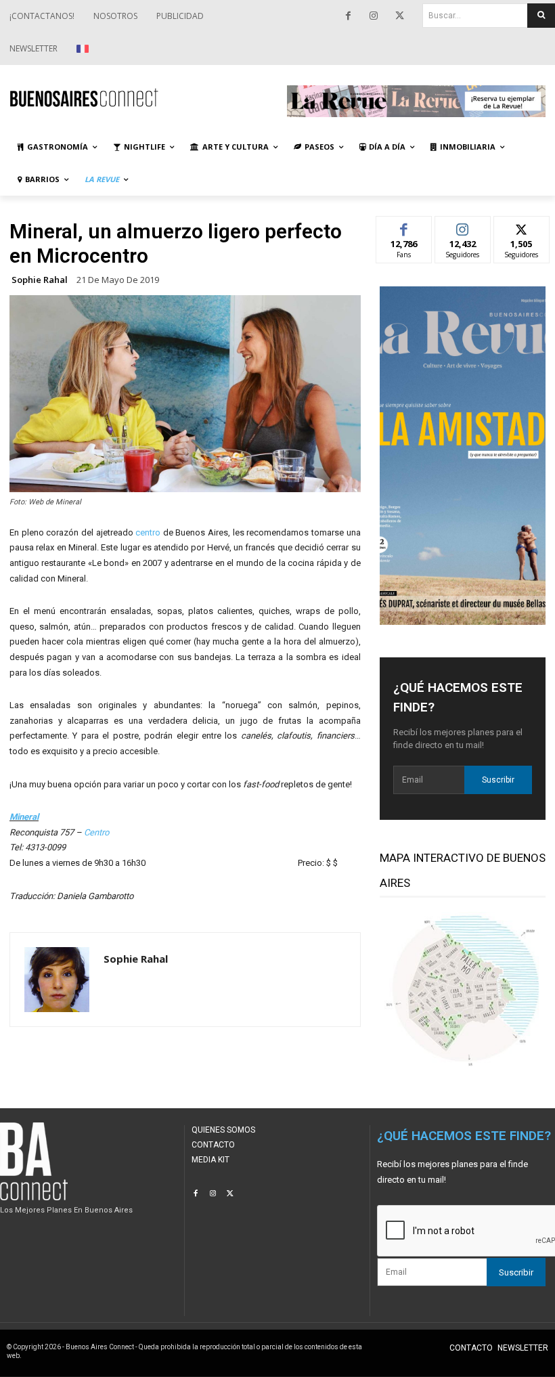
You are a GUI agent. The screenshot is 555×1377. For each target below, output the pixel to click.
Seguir (462, 226)
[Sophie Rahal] (56, 979)
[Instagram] (373, 16)
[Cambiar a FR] (84, 48)
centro (147, 532)
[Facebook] (347, 16)
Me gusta (403, 226)
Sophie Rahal (40, 280)
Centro (96, 832)
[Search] (541, 15)
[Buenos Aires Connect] (138, 97)
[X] (399, 16)
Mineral (24, 817)
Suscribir (498, 780)
